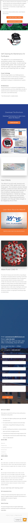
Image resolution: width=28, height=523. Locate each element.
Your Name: (4, 354)
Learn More (3, 499)
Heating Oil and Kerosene (6, 447)
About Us (3, 443)
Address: (3, 372)
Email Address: (5, 360)
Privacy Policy (4, 454)
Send (7, 397)
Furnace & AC (4, 449)
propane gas (18, 418)
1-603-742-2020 (10, 339)
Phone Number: (5, 366)
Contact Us (3, 451)
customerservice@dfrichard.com (15, 337)
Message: (4, 384)
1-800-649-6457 (15, 350)
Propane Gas (4, 445)
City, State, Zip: (5, 378)
